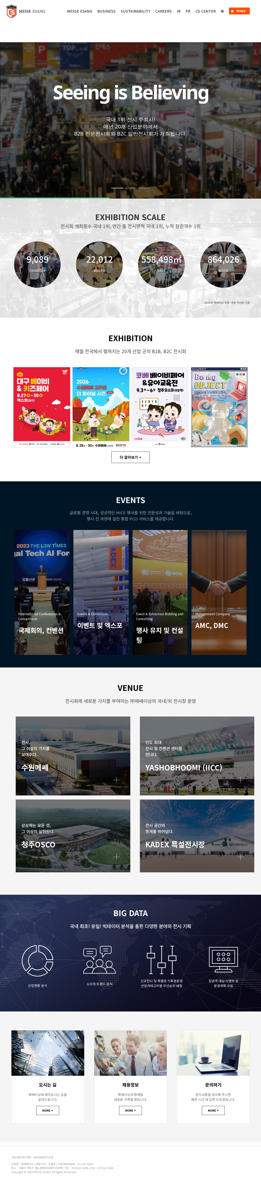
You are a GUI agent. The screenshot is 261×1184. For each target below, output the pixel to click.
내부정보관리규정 (43, 1157)
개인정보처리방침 (21, 1157)
